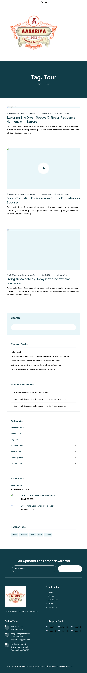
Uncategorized (17, 458)
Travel (48, 535)
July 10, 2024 (46, 113)
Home (40, 84)
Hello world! (16, 352)
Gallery (50, 604)
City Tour (14, 440)
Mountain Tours (17, 446)
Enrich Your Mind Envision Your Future (38, 506)
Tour (40, 535)
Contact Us (52, 608)
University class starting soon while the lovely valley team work (36, 365)
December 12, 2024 (21, 489)
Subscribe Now (69, 569)
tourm (16, 399)
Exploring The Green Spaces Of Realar (38, 495)
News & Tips (16, 452)
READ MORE (15, 141)
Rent (32, 535)
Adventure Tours (63, 113)
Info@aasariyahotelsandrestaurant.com (22, 113)
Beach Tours (16, 434)
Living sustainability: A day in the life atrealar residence (33, 369)
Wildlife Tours (16, 464)
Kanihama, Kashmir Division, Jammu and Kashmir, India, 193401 (20, 647)
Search (15, 318)
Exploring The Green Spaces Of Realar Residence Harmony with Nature (40, 356)
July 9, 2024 (46, 275)
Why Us (51, 596)
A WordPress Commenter (24, 392)
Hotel (14, 535)
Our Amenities (53, 600)
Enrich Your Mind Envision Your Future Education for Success (36, 361)
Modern (23, 535)
